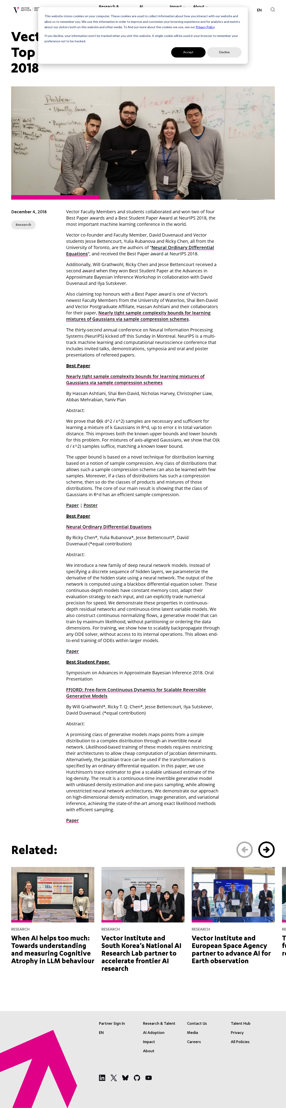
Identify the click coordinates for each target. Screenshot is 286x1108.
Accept (188, 52)
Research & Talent (159, 1024)
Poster (91, 505)
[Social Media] (102, 1078)
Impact (149, 1042)
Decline (224, 52)
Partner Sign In (112, 1024)
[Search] (273, 9)
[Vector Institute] (28, 10)
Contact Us (197, 1024)
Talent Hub (240, 1024)
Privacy (237, 1033)
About (148, 1051)
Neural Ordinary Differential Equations (108, 527)
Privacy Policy (205, 27)
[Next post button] (266, 849)
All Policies (240, 1042)
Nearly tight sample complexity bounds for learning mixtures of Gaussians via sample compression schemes (138, 316)
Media (192, 1033)
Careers (194, 1042)
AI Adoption (153, 1033)
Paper (72, 505)
